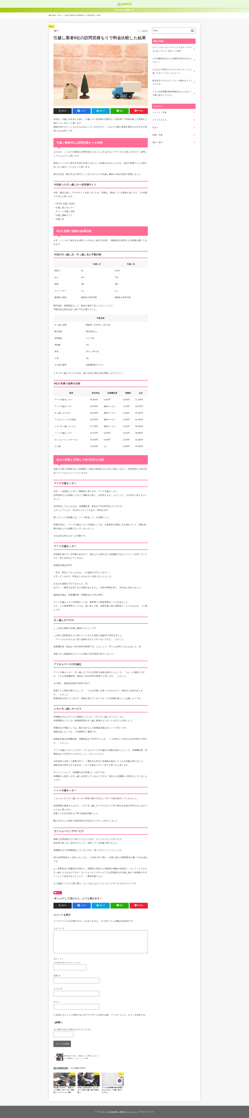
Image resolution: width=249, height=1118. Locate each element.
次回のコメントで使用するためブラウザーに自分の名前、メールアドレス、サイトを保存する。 (101, 1015)
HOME (53, 15)
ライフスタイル (160, 120)
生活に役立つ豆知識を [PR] (124, 10)
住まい (60, 15)
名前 (56, 975)
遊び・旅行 (157, 142)
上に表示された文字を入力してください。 (73, 1029)
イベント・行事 (160, 112)
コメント (59, 928)
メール (58, 988)
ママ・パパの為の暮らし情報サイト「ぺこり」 (119, 1112)
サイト (56, 1002)
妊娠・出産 (157, 135)
